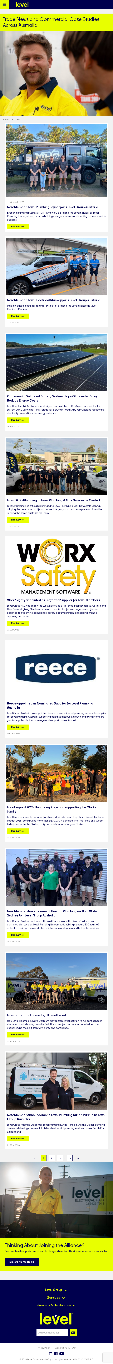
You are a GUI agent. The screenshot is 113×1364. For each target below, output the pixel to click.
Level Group (53, 1290)
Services (53, 1297)
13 (69, 1158)
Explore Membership (21, 1262)
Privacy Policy (43, 1348)
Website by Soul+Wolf (65, 1348)
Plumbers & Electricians (53, 1305)
